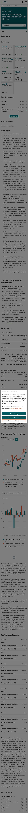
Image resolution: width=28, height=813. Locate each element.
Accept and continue (14, 418)
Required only (14, 414)
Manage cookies (13, 421)
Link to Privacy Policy (16, 408)
